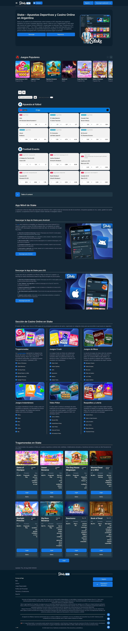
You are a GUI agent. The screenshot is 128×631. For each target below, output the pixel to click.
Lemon (17, 583)
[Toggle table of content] (17, 194)
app (18, 224)
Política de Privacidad (21, 588)
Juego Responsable (20, 586)
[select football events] (24, 92)
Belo (16, 580)
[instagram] (108, 622)
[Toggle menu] (16, 3)
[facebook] (108, 627)
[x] (108, 614)
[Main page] (25, 3)
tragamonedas (22, 353)
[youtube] (108, 618)
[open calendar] (35, 97)
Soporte (17, 594)
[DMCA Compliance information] (17, 627)
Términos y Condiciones (22, 591)
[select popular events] (20, 92)
